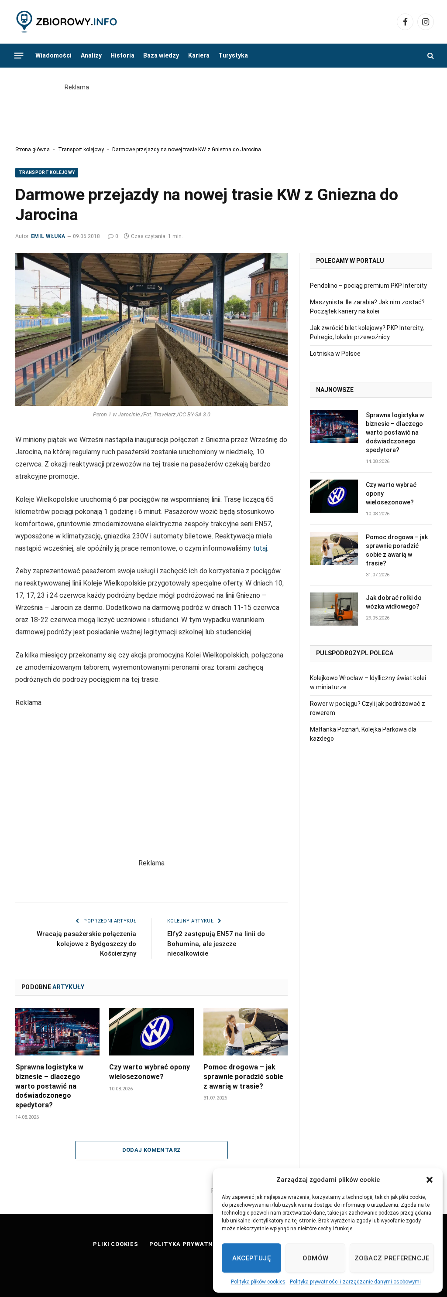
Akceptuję (251, 1258)
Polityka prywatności (188, 1244)
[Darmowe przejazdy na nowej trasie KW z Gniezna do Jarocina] (151, 329)
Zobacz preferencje (391, 1258)
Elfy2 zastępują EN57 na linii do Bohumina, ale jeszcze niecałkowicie (216, 943)
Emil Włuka (48, 236)
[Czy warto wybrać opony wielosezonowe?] (151, 1031)
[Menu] (19, 55)
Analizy (91, 55)
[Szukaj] (430, 55)
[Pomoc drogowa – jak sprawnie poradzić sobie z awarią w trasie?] (245, 1031)
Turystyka (233, 55)
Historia (122, 55)
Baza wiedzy (161, 55)
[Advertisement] (223, 111)
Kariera (199, 55)
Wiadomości (53, 55)
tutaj (260, 548)
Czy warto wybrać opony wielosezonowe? (149, 1072)
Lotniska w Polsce (335, 353)
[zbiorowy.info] (67, 22)
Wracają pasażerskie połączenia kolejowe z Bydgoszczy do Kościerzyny (86, 943)
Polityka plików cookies (258, 1282)
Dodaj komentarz (151, 1150)
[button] (429, 1179)
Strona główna (32, 149)
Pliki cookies (115, 1244)
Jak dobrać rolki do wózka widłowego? (394, 602)
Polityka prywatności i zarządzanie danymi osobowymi (355, 1282)
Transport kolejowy (81, 149)
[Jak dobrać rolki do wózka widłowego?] (334, 609)
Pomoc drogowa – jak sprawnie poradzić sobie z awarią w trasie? (243, 1076)
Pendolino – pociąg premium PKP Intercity (368, 285)
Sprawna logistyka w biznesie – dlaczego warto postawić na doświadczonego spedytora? (49, 1086)
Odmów (316, 1258)
